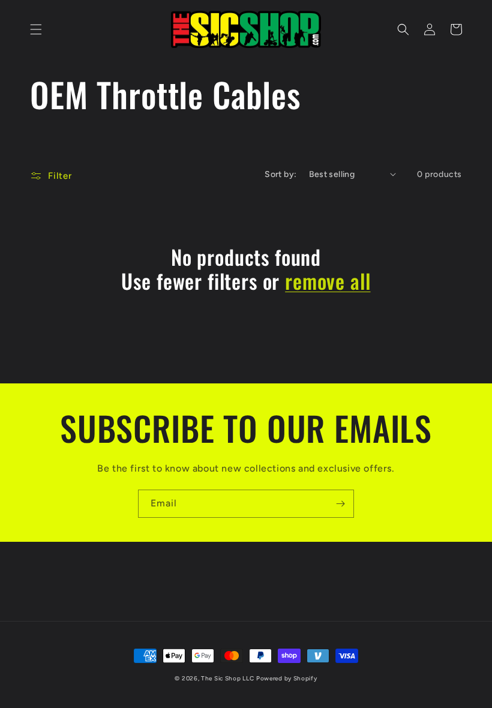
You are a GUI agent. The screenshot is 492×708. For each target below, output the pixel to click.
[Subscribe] (340, 504)
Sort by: (280, 174)
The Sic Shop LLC (227, 678)
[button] (36, 29)
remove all (327, 281)
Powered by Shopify (286, 678)
